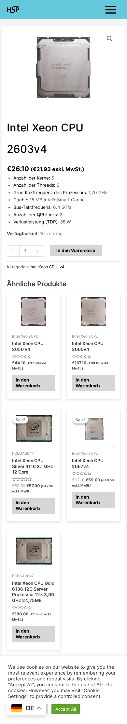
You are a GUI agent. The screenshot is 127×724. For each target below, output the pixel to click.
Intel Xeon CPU (43, 266)
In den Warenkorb (75, 250)
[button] (110, 39)
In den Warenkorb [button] (28, 382)
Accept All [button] (65, 709)
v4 (62, 266)
